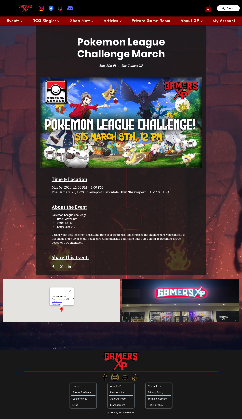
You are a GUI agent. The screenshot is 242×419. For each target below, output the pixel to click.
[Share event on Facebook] (53, 266)
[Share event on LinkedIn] (69, 266)
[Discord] (70, 8)
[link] (208, 8)
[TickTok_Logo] (135, 377)
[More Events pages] (22, 21)
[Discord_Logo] (125, 377)
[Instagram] (41, 8)
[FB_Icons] (105, 377)
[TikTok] (60, 8)
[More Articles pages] (120, 21)
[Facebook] (51, 8)
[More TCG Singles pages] (58, 21)
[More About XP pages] (201, 21)
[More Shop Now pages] (92, 21)
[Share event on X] (61, 266)
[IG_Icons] (115, 377)
